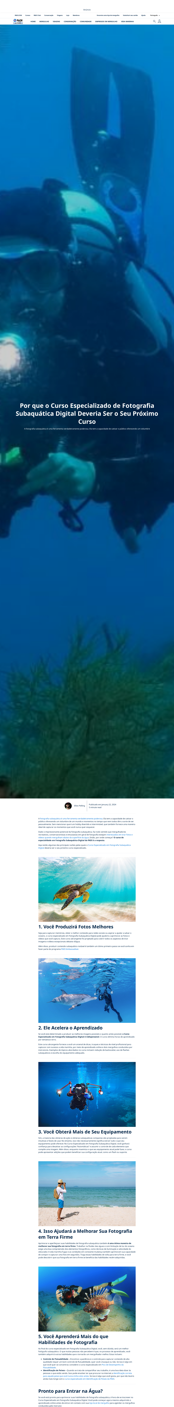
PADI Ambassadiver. (70, 949)
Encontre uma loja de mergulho (108, 15)
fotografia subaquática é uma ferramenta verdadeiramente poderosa (71, 818)
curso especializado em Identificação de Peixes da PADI (89, 1379)
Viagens (60, 15)
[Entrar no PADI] (159, 21)
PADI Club (37, 15)
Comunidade (85, 21)
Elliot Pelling (79, 805)
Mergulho (44, 21)
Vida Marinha (127, 21)
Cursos (27, 15)
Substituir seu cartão (130, 15)
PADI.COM (18, 15)
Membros (76, 15)
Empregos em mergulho (106, 21)
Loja (67, 15)
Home (33, 21)
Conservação (48, 15)
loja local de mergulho (99, 1403)
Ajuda (143, 15)
